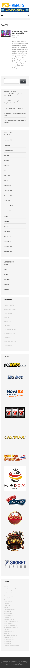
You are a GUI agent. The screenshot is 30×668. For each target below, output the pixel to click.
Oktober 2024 (7, 201)
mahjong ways (8, 313)
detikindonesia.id (9, 619)
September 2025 (8, 150)
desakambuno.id (8, 637)
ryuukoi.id (6, 599)
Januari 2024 (7, 241)
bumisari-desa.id (9, 639)
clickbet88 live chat (9, 333)
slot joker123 (7, 337)
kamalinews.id (8, 613)
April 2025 (6, 170)
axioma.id (6, 629)
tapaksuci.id (7, 611)
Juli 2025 (6, 155)
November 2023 (8, 251)
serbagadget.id (8, 597)
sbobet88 (6, 317)
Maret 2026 (7, 135)
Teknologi (6, 289)
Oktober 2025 (7, 145)
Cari (5, 78)
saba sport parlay (9, 305)
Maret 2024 (7, 231)
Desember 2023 (8, 246)
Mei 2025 (6, 165)
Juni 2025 (6, 160)
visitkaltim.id (7, 641)
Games (6, 274)
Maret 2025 (7, 175)
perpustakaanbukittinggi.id (11, 645)
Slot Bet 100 (7, 321)
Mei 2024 (6, 221)
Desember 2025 (8, 140)
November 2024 (8, 196)
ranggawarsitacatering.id (11, 635)
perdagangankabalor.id (10, 625)
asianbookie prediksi (10, 329)
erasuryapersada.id (9, 631)
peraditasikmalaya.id (10, 589)
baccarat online (8, 345)
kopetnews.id (8, 591)
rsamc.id (6, 633)
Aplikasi (6, 264)
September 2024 (8, 206)
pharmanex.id (7, 643)
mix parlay (7, 325)
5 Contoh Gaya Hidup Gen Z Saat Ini (13, 108)
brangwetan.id (8, 601)
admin (15, 37)
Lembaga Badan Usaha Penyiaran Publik (20, 32)
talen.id (6, 587)
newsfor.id (7, 605)
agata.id (6, 595)
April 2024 (6, 226)
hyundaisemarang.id (9, 609)
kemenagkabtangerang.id (11, 627)
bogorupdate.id (8, 623)
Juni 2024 (6, 216)
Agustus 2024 (7, 211)
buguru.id (6, 603)
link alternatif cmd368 (10, 309)
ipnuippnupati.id (8, 615)
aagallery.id (7, 607)
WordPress (21, 664)
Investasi (6, 284)
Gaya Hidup (7, 279)
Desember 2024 (8, 191)
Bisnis (5, 269)
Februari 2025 (7, 180)
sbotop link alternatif (10, 341)
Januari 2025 (7, 185)
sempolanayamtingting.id (11, 621)
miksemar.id (7, 617)
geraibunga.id (8, 593)
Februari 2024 (7, 236)
